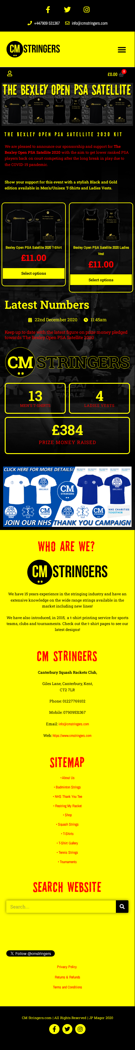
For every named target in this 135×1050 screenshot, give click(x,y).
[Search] (122, 906)
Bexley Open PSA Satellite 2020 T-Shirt (34, 247)
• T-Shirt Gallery (67, 843)
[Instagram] (86, 9)
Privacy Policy (67, 966)
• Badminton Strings (67, 787)
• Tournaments (67, 861)
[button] (121, 49)
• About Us (67, 777)
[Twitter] (67, 9)
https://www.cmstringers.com (72, 735)
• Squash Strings (67, 824)
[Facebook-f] (48, 9)
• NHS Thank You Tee (67, 796)
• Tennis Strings (67, 852)
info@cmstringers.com (74, 724)
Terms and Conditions (67, 987)
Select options (33, 273)
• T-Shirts (67, 833)
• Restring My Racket (67, 805)
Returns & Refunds (67, 977)
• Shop (67, 815)
